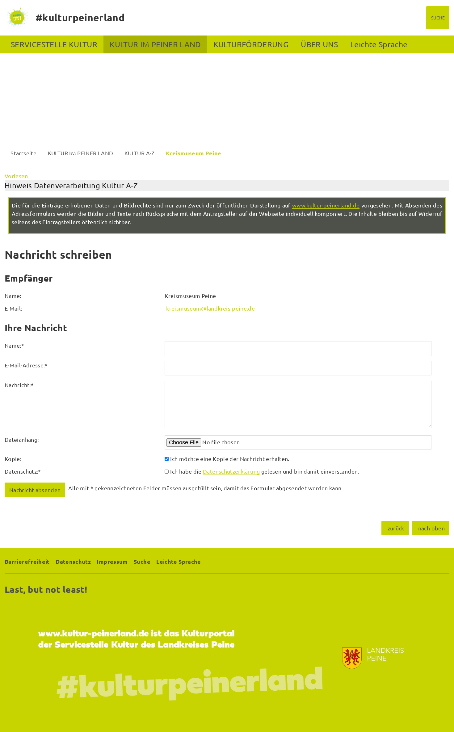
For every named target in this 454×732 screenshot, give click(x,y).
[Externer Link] (227, 658)
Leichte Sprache (378, 44)
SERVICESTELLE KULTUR (54, 44)
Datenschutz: (23, 471)
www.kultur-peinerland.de (326, 205)
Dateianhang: (22, 439)
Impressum (112, 561)
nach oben (431, 528)
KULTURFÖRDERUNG (250, 44)
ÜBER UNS (319, 44)
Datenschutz (73, 561)
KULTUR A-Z (139, 153)
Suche (142, 561)
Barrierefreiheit (27, 561)
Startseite (23, 153)
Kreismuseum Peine (193, 153)
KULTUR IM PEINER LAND (155, 44)
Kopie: (13, 458)
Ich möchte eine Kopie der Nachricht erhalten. (229, 458)
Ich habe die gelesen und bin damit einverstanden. (264, 471)
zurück (396, 528)
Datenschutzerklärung (231, 471)
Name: (14, 345)
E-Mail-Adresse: (26, 365)
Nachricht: (19, 385)
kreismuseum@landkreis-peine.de (210, 308)
